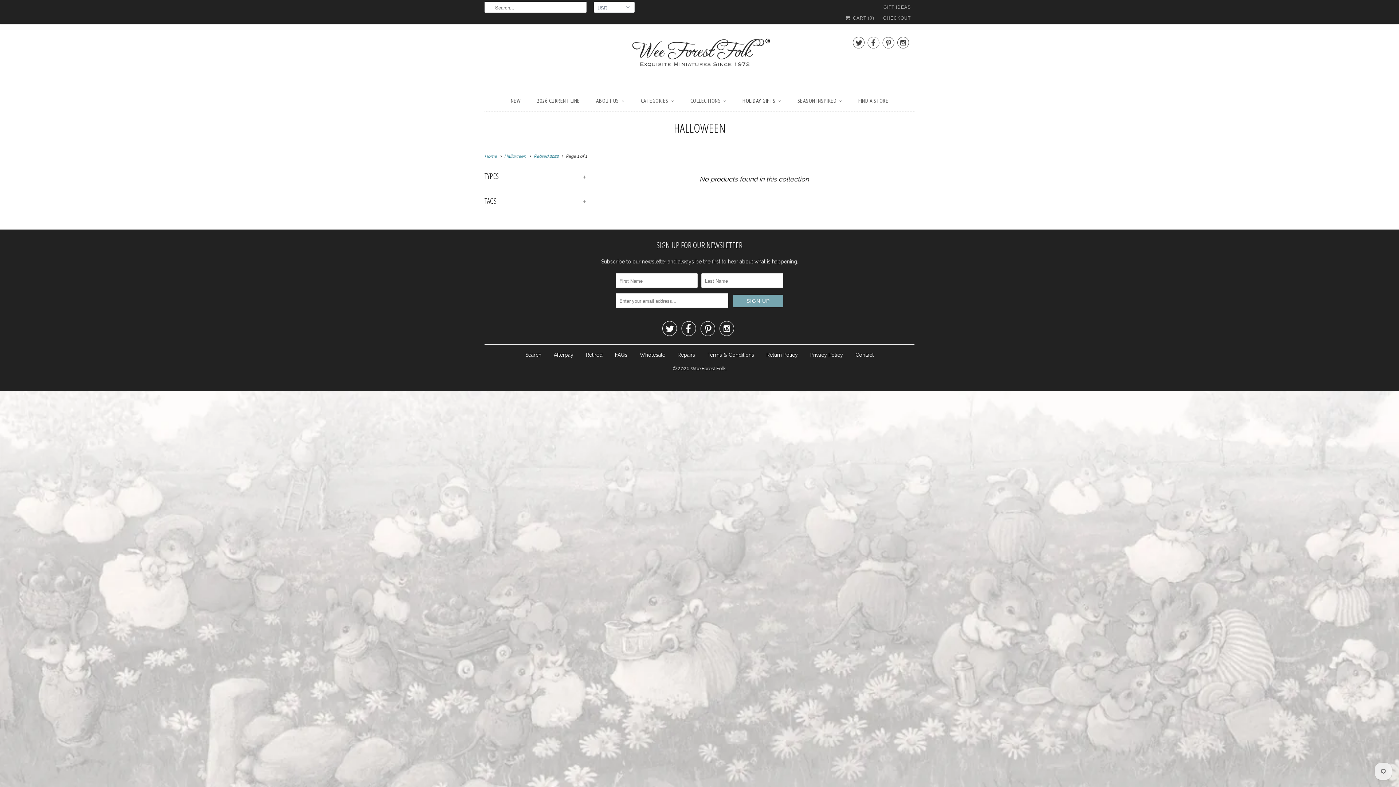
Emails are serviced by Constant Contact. (754, 444)
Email (602, 349)
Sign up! (699, 465)
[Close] (803, 297)
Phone (603, 391)
